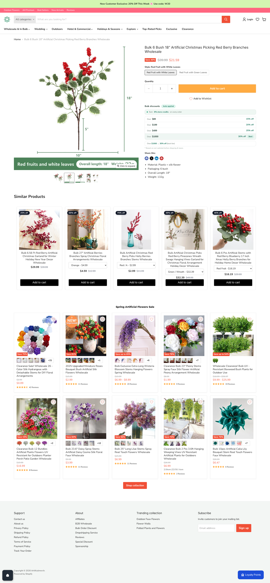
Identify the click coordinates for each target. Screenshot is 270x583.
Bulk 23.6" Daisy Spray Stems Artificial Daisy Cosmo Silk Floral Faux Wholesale (84, 452)
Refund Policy (21, 537)
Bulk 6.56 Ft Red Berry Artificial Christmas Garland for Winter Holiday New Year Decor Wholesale (39, 257)
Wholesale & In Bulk (16, 29)
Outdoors (57, 29)
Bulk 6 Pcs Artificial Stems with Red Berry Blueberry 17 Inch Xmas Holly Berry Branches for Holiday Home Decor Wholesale (233, 257)
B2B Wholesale (83, 523)
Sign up (244, 528)
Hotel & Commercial (79, 29)
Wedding (40, 29)
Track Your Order (22, 550)
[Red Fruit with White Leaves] (161, 76)
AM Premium (28, 10)
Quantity (149, 81)
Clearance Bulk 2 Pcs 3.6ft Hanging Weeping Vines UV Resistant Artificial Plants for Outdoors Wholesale (184, 453)
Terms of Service (22, 541)
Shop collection (135, 485)
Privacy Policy (21, 528)
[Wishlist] (257, 19)
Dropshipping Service (86, 532)
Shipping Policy (22, 532)
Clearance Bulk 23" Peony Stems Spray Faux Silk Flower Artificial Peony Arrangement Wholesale (182, 369)
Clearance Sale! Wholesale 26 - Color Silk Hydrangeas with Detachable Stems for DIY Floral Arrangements (35, 371)
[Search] (226, 19)
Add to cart (39, 282)
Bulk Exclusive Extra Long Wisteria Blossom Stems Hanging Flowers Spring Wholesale (134, 369)
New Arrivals (58, 10)
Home (17, 39)
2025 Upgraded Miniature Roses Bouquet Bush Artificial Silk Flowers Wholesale (84, 369)
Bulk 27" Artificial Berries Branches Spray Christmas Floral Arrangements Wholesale (87, 256)
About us (18, 523)
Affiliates (80, 519)
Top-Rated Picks (152, 29)
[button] (58, 178)
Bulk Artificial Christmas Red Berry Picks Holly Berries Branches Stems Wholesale (136, 256)
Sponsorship (81, 546)
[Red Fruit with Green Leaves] (193, 76)
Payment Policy (22, 546)
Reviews (71, 10)
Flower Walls (143, 523)
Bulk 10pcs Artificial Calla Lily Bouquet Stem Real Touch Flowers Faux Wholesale (232, 452)
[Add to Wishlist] (53, 319)
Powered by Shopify (23, 574)
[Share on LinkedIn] (156, 158)
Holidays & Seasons (109, 29)
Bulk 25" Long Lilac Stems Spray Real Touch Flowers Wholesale (133, 450)
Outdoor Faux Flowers (148, 519)
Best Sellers (42, 10)
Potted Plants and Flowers (151, 528)
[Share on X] (151, 158)
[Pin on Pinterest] (161, 158)
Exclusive (171, 29)
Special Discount (83, 541)
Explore (131, 29)
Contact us (19, 519)
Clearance (188, 29)
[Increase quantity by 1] (172, 88)
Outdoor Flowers (11, 10)
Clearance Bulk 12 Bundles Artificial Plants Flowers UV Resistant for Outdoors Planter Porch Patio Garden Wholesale (34, 453)
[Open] (7, 575)
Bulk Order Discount (85, 528)
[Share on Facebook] (146, 158)
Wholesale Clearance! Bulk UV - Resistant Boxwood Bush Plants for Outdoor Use (233, 369)
